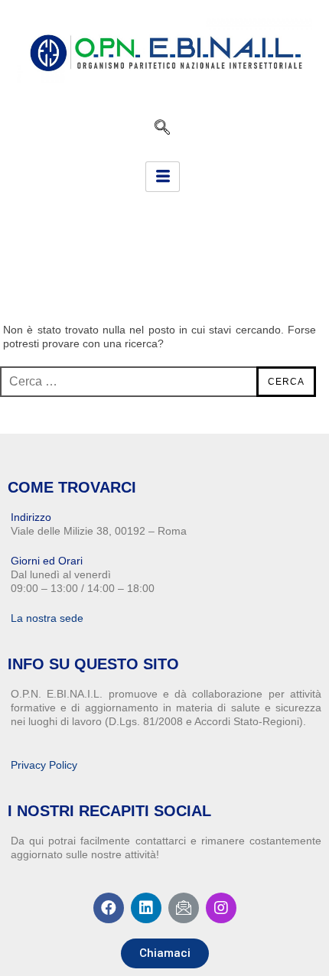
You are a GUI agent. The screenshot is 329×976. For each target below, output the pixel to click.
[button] (165, 953)
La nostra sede (47, 618)
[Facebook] (108, 908)
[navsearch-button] (162, 127)
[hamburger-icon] (162, 176)
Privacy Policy (44, 765)
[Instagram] (221, 908)
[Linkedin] (146, 908)
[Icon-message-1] (183, 908)
